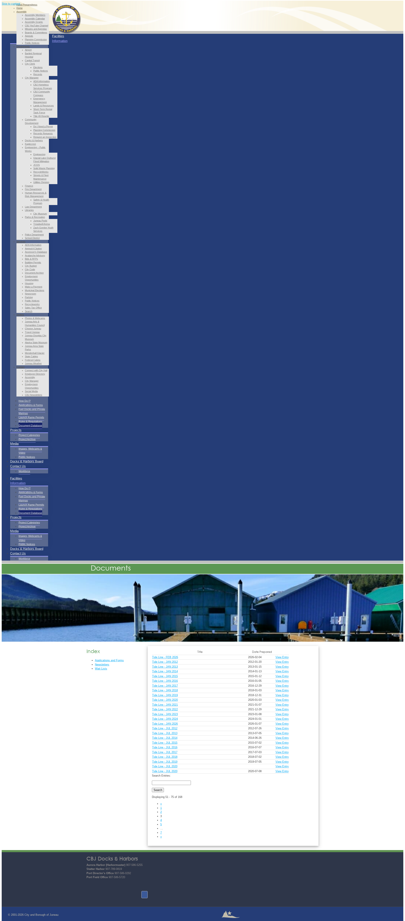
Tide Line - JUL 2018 (164, 756)
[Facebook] (144, 894)
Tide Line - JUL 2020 (164, 766)
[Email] (89, 885)
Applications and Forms (109, 660)
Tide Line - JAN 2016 (165, 680)
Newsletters (102, 664)
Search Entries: (161, 775)
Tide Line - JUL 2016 (164, 747)
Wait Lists (101, 668)
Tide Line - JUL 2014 (164, 737)
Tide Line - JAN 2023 (165, 714)
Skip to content (11, 3)
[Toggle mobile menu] (53, 29)
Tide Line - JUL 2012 (164, 728)
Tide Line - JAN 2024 (165, 718)
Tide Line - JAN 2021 (165, 704)
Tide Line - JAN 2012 (165, 661)
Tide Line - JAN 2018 (165, 690)
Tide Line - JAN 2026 (165, 723)
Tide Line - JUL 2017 (164, 752)
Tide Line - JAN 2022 (165, 709)
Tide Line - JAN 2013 (165, 666)
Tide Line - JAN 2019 (165, 695)
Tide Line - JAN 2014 (165, 671)
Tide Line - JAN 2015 (165, 676)
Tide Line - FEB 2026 (165, 657)
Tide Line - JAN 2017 (165, 685)
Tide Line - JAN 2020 (165, 699)
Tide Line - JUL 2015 (164, 742)
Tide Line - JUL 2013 (164, 733)
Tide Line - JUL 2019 (164, 761)
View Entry (282, 657)
